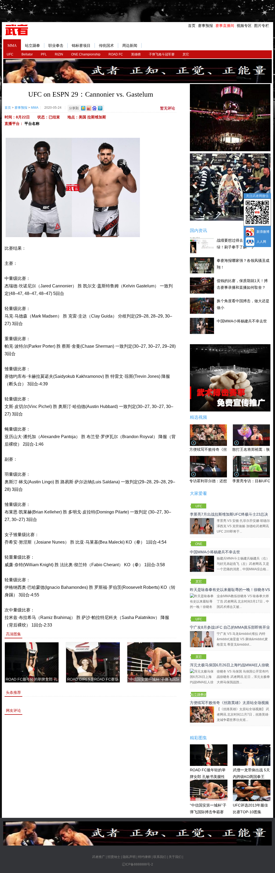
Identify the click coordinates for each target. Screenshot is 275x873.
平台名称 (31, 123)
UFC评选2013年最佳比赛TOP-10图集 (250, 808)
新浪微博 (262, 232)
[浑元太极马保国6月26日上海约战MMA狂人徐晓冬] (202, 679)
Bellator (27, 54)
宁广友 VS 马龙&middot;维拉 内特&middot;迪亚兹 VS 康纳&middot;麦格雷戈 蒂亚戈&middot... (242, 639)
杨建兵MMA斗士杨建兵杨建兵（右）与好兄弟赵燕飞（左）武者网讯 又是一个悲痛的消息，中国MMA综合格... (243, 564)
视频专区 (244, 25)
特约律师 (144, 857)
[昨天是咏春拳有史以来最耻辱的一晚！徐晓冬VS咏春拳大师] (202, 604)
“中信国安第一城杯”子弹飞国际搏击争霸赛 (208, 808)
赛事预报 (205, 25)
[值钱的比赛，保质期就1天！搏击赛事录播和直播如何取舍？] (202, 285)
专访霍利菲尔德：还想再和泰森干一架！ (223, 481)
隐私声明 (129, 857)
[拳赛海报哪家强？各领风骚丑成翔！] (202, 265)
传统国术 (106, 46)
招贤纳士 (113, 857)
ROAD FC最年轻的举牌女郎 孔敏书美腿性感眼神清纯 (208, 776)
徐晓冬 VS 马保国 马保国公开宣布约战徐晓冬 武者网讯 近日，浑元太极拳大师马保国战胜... (243, 677)
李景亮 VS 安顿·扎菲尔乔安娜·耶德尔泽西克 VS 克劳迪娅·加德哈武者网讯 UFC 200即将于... (243, 526)
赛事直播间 (224, 25)
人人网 (261, 242)
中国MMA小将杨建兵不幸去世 (242, 321)
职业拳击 (55, 46)
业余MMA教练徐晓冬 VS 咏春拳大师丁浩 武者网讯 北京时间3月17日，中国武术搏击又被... (243, 601)
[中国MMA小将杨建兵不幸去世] (202, 326)
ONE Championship (85, 54)
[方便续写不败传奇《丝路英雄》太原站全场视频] (202, 714)
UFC (10, 54)
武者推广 (98, 857)
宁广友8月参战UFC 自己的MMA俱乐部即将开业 (230, 627)
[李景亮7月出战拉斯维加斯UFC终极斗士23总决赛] (202, 526)
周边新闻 (129, 46)
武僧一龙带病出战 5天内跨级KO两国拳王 (251, 773)
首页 (192, 25)
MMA (12, 46)
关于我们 (175, 857)
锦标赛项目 (81, 46)
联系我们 (159, 857)
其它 (186, 54)
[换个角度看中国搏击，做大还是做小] (202, 305)
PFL (44, 54)
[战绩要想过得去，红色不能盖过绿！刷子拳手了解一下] (202, 245)
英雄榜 (136, 54)
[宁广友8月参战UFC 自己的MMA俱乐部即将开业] (202, 639)
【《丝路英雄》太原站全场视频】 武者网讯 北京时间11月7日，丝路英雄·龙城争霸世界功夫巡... (243, 714)
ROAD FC (115, 54)
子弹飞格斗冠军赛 (162, 54)
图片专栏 (261, 25)
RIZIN (59, 54)
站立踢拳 (32, 46)
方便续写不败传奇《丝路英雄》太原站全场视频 (229, 702)
